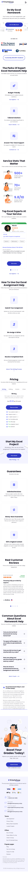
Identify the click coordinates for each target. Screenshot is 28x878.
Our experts (12, 273)
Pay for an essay (11, 849)
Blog (8, 846)
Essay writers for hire (12, 835)
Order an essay (10, 837)
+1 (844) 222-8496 (12, 798)
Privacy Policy (10, 821)
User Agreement (10, 818)
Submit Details (14, 764)
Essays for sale (10, 851)
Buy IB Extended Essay (12, 840)
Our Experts (12, 99)
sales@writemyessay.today (14, 803)
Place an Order (14, 407)
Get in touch (13, 676)
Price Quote (14, 455)
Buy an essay (10, 832)
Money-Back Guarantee (12, 823)
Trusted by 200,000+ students (14, 58)
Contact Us (12, 149)
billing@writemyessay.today (14, 811)
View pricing (12, 459)
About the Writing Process (14, 369)
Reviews (9, 854)
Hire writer (14, 263)
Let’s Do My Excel (14, 24)
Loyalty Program (10, 826)
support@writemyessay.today (15, 807)
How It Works (13, 124)
